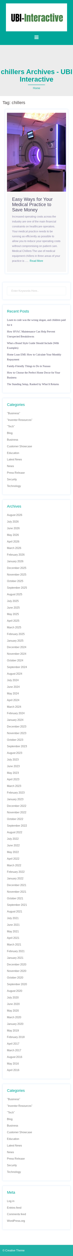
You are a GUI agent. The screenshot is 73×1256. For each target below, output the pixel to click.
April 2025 (13, 620)
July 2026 (13, 521)
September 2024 (17, 667)
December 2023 (16, 726)
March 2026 (14, 548)
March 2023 (14, 786)
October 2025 (15, 581)
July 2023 (13, 759)
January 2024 (15, 719)
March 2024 (14, 706)
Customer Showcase (19, 446)
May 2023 (13, 772)
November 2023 (16, 733)
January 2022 (15, 878)
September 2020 (17, 984)
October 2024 (15, 660)
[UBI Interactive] (36, 17)
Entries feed (14, 1207)
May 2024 (13, 693)
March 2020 (14, 1017)
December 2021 (16, 885)
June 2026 (13, 528)
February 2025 (16, 634)
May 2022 (13, 852)
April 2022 (13, 858)
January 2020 (15, 1023)
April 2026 (13, 541)
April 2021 (13, 937)
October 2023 (15, 739)
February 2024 (16, 713)
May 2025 (13, 614)
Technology (14, 486)
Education (13, 453)
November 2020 (16, 971)
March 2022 (14, 865)
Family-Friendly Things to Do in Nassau (28, 366)
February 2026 (16, 554)
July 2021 (13, 918)
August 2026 (14, 515)
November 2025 (16, 574)
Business (12, 439)
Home (36, 88)
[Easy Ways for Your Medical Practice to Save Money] (36, 152)
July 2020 (13, 997)
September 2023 (17, 746)
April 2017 (13, 1043)
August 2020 (14, 990)
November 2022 (16, 812)
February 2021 (16, 951)
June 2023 (13, 766)
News (10, 466)
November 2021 (16, 891)
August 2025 (14, 594)
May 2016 (13, 1063)
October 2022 (15, 819)
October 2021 (15, 898)
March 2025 (14, 627)
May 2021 (13, 931)
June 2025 (13, 607)
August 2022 (14, 832)
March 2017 (14, 1050)
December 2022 (16, 805)
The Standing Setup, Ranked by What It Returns (33, 384)
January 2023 (15, 799)
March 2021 (14, 944)
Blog (10, 433)
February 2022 (16, 871)
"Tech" (11, 426)
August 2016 (14, 1057)
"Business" (13, 413)
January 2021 (15, 957)
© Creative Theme (14, 1250)
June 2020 (13, 1004)
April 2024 (13, 700)
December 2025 (16, 568)
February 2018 (16, 1037)
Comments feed (16, 1214)
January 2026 (15, 561)
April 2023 (13, 779)
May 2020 (13, 1010)
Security (12, 479)
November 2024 (16, 653)
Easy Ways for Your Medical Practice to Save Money (32, 204)
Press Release (16, 472)
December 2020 (16, 964)
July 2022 (13, 838)
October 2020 (15, 977)
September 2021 (17, 904)
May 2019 (13, 1030)
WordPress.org (16, 1220)
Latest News (14, 459)
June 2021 (13, 924)
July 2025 (13, 601)
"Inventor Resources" (19, 419)
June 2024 (13, 686)
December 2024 (16, 647)
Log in (10, 1201)
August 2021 (14, 911)
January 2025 (15, 640)
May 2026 (13, 534)
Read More (36, 260)
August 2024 (14, 673)
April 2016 (13, 1070)
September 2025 (17, 587)
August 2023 (14, 752)
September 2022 (17, 825)
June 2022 (13, 845)
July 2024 (13, 680)
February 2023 (16, 792)
